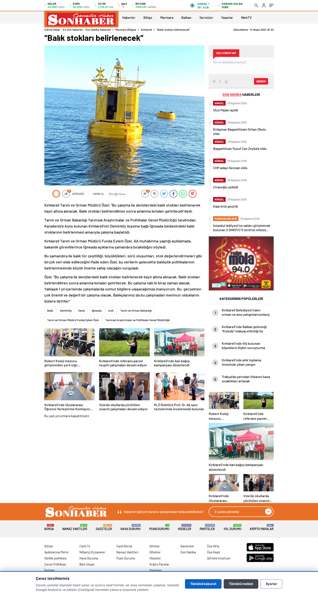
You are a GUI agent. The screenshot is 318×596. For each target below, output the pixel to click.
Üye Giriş (213, 546)
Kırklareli (146, 29)
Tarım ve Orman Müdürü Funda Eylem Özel (73, 320)
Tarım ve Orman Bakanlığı (136, 310)
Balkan (186, 17)
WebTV (246, 17)
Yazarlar (227, 17)
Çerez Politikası (55, 564)
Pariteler (207, 527)
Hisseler (184, 527)
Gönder (261, 81)
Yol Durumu (232, 527)
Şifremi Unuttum (218, 558)
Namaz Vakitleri (74, 527)
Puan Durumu (159, 527)
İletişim (49, 570)
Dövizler (155, 552)
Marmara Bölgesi (126, 29)
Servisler (206, 17)
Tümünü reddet (241, 584)
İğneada (96, 310)
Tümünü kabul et (203, 584)
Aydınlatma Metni (56, 552)
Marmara (166, 17)
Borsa (49, 527)
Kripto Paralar (262, 527)
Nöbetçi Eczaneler (92, 552)
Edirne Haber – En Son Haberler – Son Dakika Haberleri (77, 29)
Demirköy (66, 310)
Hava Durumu (130, 527)
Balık (50, 310)
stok (111, 310)
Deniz (81, 310)
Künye (48, 546)
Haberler (128, 17)
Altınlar (154, 546)
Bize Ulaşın (87, 564)
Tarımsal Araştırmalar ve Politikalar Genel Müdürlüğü (137, 320)
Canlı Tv (84, 546)
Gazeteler (104, 527)
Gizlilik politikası (55, 558)
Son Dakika (188, 552)
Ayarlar (271, 584)
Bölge (147, 17)
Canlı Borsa (124, 546)
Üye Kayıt (213, 552)
